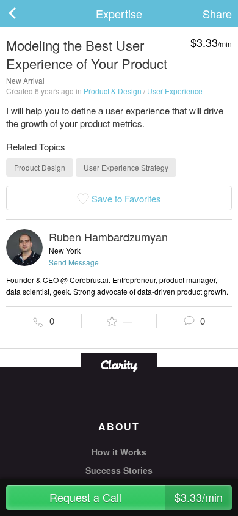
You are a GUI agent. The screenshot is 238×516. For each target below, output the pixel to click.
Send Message (74, 262)
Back (24, 13)
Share (217, 13)
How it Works (119, 452)
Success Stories (119, 470)
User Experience (175, 91)
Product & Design (113, 91)
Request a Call (136, 497)
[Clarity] (119, 365)
